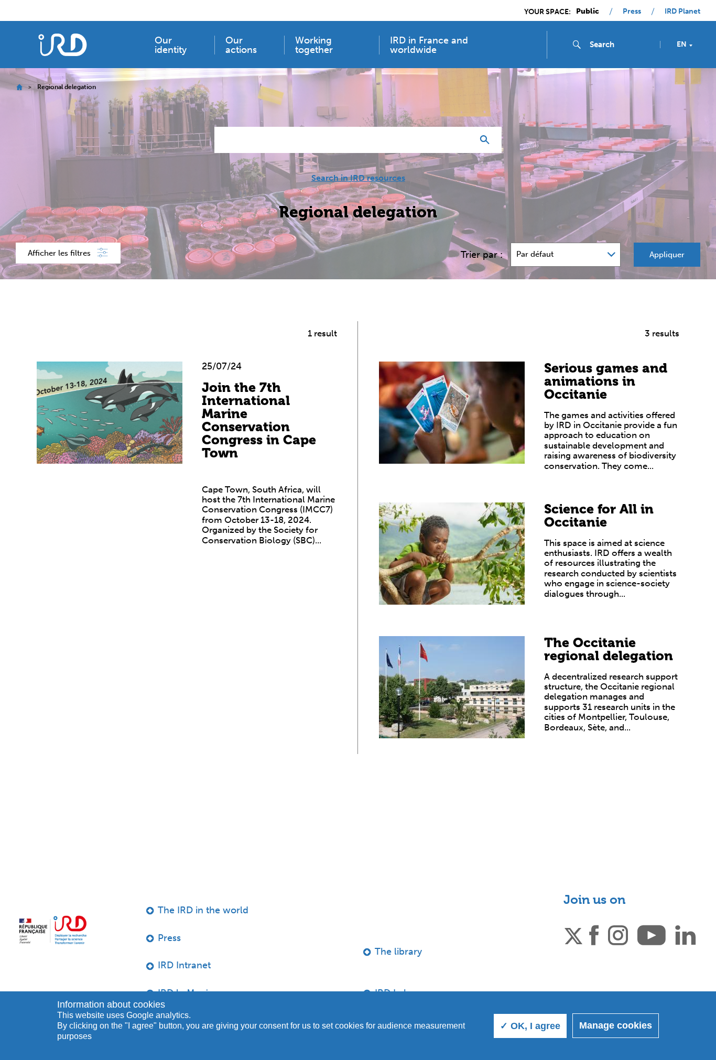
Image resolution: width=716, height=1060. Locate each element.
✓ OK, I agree (530, 1026)
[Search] (487, 140)
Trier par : (482, 254)
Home (19, 87)
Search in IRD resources (358, 178)
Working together (314, 45)
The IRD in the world (203, 910)
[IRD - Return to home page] (62, 45)
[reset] (460, 140)
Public (587, 11)
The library (398, 951)
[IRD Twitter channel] (573, 934)
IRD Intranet (184, 965)
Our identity (171, 45)
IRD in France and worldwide (429, 45)
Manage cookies (615, 1025)
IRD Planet (682, 11)
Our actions (241, 45)
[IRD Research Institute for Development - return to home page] (53, 930)
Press (632, 11)
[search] (621, 44)
